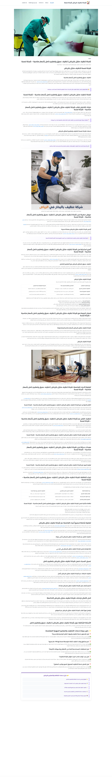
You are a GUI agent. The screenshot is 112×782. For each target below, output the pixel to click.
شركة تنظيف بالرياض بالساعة (83, 469)
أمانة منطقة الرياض (25, 442)
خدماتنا (46, 3)
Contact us (41, 3)
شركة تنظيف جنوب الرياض (27, 407)
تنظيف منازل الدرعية (49, 530)
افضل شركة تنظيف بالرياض (47, 482)
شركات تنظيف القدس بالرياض (82, 557)
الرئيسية (52, 3)
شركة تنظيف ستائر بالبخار (59, 454)
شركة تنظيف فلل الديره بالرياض (55, 551)
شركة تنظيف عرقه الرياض (83, 568)
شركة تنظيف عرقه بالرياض (59, 525)
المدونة (24, 224)
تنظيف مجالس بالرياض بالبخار (75, 244)
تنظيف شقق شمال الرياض (38, 126)
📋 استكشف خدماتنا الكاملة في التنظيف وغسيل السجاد (76, 691)
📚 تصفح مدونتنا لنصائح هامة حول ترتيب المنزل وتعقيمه (76, 695)
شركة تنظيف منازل (68, 112)
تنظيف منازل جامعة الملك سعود (84, 541)
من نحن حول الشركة (33, 3)
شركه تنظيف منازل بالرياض (60, 114)
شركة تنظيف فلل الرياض (58, 425)
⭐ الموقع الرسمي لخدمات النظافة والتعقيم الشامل (77, 679)
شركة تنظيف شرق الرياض (42, 412)
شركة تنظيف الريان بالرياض (77, 556)
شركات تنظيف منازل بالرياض (68, 233)
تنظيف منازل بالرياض (53, 259)
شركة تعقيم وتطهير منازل (86, 439)
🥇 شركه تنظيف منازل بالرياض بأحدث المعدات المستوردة (76, 683)
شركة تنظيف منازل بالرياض (42, 81)
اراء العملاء (24, 3)
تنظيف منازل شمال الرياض (34, 124)
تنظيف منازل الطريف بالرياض (44, 532)
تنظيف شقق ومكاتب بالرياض (50, 140)
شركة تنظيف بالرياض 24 (38, 472)
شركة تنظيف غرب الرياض (75, 413)
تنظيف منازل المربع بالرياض (65, 545)
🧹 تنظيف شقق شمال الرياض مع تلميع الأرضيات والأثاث (76, 687)
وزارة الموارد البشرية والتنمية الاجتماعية (50, 588)
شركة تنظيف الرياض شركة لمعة (75, 2)
